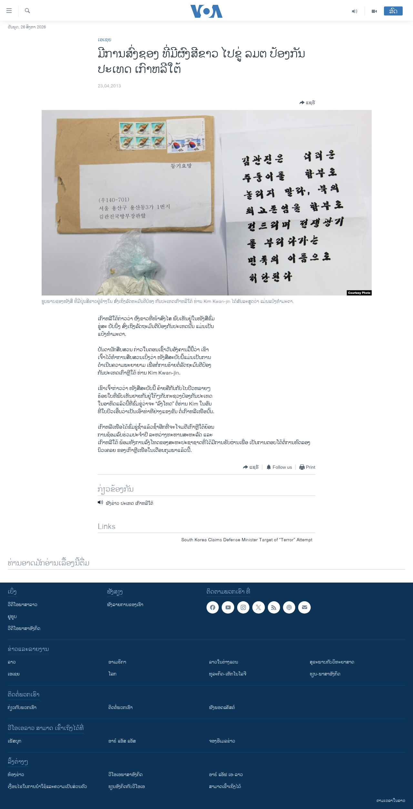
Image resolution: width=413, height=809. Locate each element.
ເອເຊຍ (104, 39)
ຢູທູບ (12, 616)
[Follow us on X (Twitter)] (258, 607)
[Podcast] (289, 607)
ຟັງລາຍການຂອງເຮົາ (125, 604)
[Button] (307, 102)
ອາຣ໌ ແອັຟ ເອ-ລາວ (226, 774)
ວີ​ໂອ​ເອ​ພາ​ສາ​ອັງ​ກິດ (125, 774)
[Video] (374, 11)
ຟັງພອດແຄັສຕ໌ (222, 707)
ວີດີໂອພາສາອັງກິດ (24, 628)
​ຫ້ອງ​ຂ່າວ (16, 774)
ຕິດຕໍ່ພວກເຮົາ (120, 707)
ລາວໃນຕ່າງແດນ (223, 662)
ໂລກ (112, 674)
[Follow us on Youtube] (228, 607)
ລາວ (12, 662)
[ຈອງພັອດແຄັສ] (304, 607)
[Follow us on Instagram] (243, 607)
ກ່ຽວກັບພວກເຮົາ (22, 707)
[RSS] (274, 607)
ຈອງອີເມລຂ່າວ (222, 741)
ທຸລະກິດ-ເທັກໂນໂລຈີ (227, 674)
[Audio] (355, 11)
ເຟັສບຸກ (14, 741)
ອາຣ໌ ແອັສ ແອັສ (122, 741)
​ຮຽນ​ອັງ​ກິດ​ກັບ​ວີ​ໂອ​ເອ (126, 786)
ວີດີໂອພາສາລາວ (22, 604)
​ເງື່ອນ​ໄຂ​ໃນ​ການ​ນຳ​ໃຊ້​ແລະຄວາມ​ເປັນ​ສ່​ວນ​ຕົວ (47, 786)
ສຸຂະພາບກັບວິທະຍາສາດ (332, 662)
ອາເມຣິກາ (117, 662)
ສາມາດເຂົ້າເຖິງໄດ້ (225, 786)
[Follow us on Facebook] (212, 607)
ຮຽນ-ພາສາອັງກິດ (325, 674)
